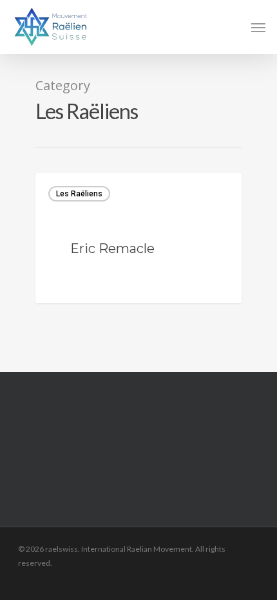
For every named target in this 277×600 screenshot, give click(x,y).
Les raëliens (79, 193)
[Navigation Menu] (258, 27)
